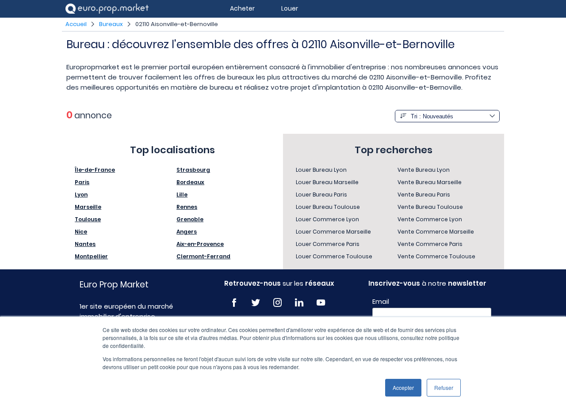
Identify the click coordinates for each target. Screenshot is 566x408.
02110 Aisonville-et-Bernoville (176, 24)
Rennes (186, 207)
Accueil (76, 24)
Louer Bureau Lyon (321, 170)
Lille (181, 194)
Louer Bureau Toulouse (328, 207)
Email (380, 301)
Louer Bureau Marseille (327, 182)
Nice (81, 231)
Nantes (85, 244)
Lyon (81, 194)
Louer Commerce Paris (327, 244)
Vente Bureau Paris (424, 194)
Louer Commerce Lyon (327, 219)
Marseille (88, 207)
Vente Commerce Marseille (436, 231)
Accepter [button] (403, 387)
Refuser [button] (443, 387)
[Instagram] (277, 302)
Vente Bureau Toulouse (430, 207)
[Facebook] (234, 302)
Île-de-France (95, 170)
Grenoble (189, 219)
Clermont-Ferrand (203, 256)
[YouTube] (321, 302)
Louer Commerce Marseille (333, 231)
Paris (82, 182)
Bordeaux (190, 182)
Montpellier (91, 256)
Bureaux (111, 24)
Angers (186, 231)
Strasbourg (193, 170)
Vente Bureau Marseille (430, 182)
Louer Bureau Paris (321, 194)
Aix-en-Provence (200, 244)
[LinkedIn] (299, 302)
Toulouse (88, 219)
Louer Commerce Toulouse (334, 256)
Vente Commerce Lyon (430, 219)
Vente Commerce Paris (430, 244)
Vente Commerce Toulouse (436, 256)
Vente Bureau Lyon (424, 170)
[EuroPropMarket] (107, 8)
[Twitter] (256, 302)
